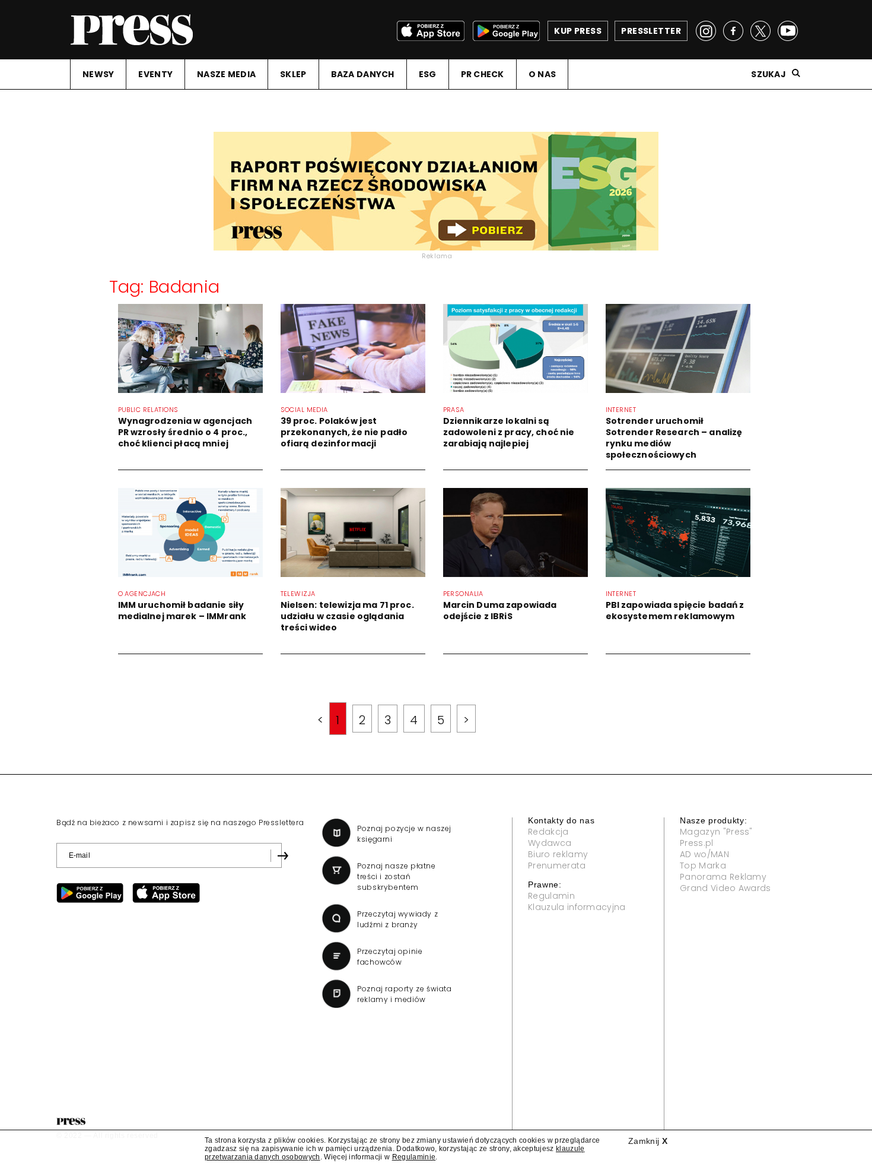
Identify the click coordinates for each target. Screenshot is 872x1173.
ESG (428, 74)
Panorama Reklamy (723, 877)
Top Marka (703, 865)
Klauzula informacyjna (577, 907)
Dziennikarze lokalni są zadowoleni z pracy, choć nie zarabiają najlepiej (509, 432)
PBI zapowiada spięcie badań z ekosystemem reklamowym (675, 610)
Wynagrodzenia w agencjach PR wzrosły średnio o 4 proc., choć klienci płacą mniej (185, 432)
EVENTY (155, 74)
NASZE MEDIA (226, 74)
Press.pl (697, 843)
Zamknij (647, 1141)
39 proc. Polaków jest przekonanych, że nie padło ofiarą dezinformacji (344, 432)
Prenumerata (557, 865)
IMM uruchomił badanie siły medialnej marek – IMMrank (182, 610)
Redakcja (548, 832)
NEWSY (98, 74)
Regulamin (551, 896)
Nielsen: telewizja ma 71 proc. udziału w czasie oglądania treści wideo (347, 616)
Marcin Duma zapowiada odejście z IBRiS (500, 610)
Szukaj (768, 74)
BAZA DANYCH (362, 74)
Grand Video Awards (725, 888)
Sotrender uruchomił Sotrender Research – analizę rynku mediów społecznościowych (674, 438)
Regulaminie (414, 1157)
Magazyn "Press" (716, 832)
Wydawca (549, 843)
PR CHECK (482, 74)
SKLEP (293, 74)
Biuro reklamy (558, 854)
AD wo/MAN (704, 854)
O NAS (542, 74)
